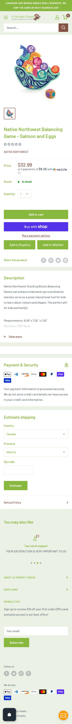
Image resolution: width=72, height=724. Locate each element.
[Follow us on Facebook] (6, 673)
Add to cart (36, 214)
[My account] (57, 17)
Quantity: (10, 194)
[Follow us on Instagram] (21, 673)
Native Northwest (16, 152)
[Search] (63, 27)
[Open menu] (6, 17)
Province (9, 443)
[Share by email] (65, 260)
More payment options (36, 235)
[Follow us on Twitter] (14, 673)
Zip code (9, 461)
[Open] (9, 714)
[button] (13, 144)
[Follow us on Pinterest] (28, 673)
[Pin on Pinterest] (51, 260)
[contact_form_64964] (63, 715)
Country (9, 425)
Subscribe (16, 642)
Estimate (16, 485)
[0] (65, 17)
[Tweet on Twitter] (58, 260)
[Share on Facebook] (43, 260)
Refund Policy (12, 502)
